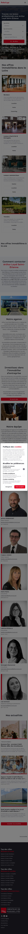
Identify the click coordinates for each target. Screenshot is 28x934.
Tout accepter (20, 486)
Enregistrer (9, 486)
